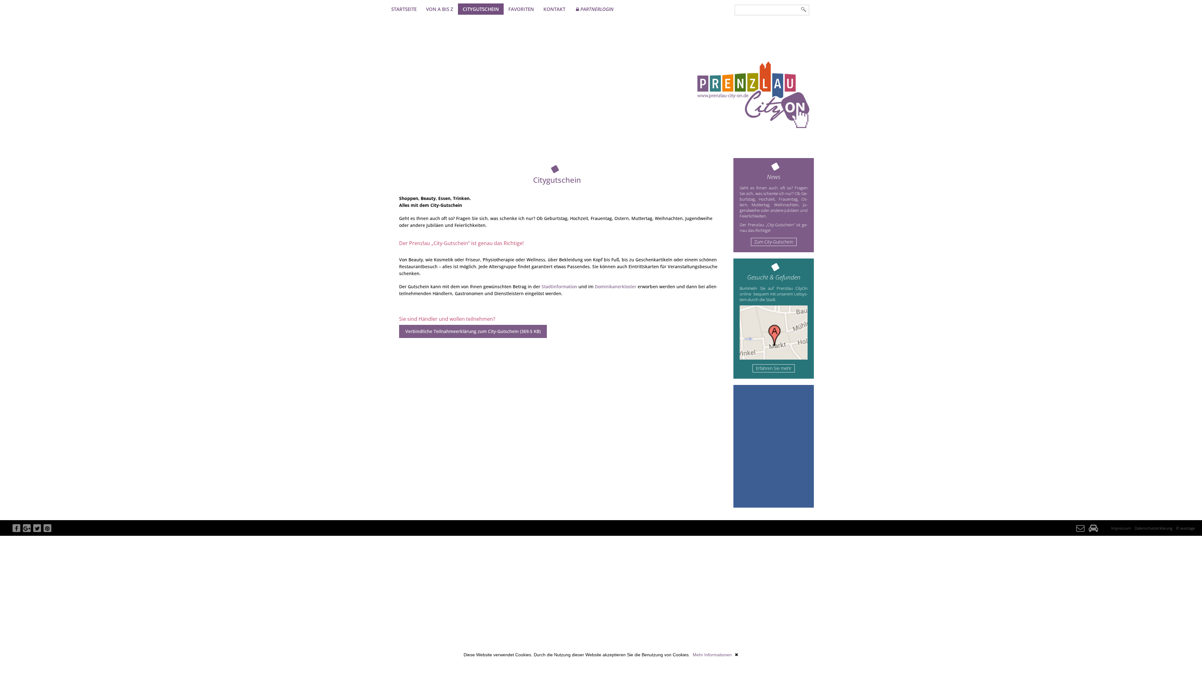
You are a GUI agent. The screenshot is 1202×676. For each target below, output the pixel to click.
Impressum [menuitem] (1121, 528)
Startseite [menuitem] (404, 9)
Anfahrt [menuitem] (1093, 533)
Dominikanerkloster (615, 286)
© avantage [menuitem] (1185, 528)
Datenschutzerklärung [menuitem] (1153, 528)
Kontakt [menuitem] (554, 9)
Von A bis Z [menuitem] (439, 9)
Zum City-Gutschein (773, 242)
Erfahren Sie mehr (773, 368)
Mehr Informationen (712, 654)
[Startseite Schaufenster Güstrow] (753, 94)
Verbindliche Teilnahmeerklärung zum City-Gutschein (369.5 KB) (473, 331)
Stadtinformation (559, 286)
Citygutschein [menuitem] (481, 9)
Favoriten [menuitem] (521, 9)
